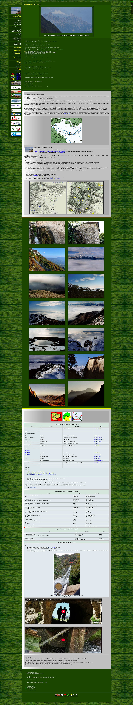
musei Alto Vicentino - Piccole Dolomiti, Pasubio (34, 81)
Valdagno (19, 33)
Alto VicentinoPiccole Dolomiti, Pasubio (17, 16)
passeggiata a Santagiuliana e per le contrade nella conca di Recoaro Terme (39, 51)
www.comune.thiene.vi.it (97, 456)
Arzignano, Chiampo (17, 39)
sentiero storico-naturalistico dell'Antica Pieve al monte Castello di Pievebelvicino (40, 61)
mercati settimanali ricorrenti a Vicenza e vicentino (35, 471)
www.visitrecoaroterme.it (97, 452)
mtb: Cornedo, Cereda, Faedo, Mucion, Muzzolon (34, 66)
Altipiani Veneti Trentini (17, 43)
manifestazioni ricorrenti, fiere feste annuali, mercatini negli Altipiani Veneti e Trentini (40, 473)
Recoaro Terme (18, 34)
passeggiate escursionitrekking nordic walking (17, 22)
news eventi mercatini (17, 47)
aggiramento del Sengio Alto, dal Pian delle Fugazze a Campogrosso (38, 44)
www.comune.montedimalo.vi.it (98, 437)
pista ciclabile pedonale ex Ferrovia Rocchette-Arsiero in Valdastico (37, 48)
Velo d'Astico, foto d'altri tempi (30, 54)
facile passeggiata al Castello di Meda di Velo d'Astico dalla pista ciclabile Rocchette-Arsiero (42, 47)
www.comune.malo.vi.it (97, 435)
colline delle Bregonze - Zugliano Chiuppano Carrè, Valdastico (37, 57)
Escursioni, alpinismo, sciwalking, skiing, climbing (17, 57)
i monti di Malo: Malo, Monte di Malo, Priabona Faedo (35, 53)
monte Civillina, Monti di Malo (16, 31)
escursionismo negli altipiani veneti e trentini (35, 681)
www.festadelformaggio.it (97, 445)
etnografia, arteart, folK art (18, 62)
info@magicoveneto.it (33, 487)
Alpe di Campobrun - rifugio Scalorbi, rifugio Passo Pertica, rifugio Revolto (39, 77)
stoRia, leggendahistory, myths (18, 64)
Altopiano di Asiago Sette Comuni (39, 151)
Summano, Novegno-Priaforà (16, 26)
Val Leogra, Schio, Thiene (17, 38)
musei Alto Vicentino (18, 42)
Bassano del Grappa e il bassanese (59, 151)
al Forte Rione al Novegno (30, 63)
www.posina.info (96, 447)
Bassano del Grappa (17, 44)
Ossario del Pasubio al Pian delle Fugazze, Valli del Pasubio (36, 73)
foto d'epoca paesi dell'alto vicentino (32, 55)
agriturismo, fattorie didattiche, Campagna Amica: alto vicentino (37, 86)
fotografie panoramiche (17, 17)
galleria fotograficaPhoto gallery (18, 71)
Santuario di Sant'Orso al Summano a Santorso (34, 60)
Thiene (26, 456)
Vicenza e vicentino (18, 45)
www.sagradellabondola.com (98, 462)
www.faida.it (96, 443)
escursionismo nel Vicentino (32, 679)
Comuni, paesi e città (17, 53)
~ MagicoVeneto (27, 4)
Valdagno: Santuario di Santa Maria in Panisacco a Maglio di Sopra (37, 69)
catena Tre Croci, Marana (17, 30)
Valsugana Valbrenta (50, 151)
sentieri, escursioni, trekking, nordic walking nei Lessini (37, 682)
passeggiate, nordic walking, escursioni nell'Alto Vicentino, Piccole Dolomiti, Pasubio (42, 676)
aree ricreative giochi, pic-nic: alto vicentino (33, 85)
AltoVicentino (37, 4)
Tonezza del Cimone (28, 460)
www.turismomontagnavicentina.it (99, 460)
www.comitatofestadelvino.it (98, 441)
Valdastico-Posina (29, 176)
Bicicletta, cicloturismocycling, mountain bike (17, 59)
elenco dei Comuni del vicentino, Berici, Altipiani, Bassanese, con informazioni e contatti (41, 474)
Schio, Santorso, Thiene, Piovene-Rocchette (35, 673)
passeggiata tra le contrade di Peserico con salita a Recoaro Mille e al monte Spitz (40, 52)
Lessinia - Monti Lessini (31, 688)
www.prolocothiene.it (97, 458)
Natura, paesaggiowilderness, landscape (17, 66)
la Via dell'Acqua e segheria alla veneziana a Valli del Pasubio (37, 72)
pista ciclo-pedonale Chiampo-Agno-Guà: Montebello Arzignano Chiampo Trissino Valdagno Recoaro (44, 49)
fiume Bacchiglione (67, 113)
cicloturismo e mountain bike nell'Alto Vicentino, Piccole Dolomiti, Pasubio (40, 677)
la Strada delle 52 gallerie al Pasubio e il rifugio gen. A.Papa (36, 40)
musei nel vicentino (29, 82)
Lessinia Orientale (18, 40)
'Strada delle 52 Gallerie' (51, 547)
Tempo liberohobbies (19, 69)
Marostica (51, 178)
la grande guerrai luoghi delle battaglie (17, 24)
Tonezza (33, 176)
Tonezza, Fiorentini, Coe (17, 37)
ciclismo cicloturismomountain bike (17, 20)
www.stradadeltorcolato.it (97, 428)
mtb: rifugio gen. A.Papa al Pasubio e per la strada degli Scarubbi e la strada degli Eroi (41, 41)
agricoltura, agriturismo (17, 50)
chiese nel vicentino (29, 83)
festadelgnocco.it (96, 464)
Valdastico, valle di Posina (32, 672)
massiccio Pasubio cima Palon (16, 27)
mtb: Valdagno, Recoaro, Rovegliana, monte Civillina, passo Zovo (37, 67)
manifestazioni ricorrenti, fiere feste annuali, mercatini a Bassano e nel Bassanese (40, 472)
